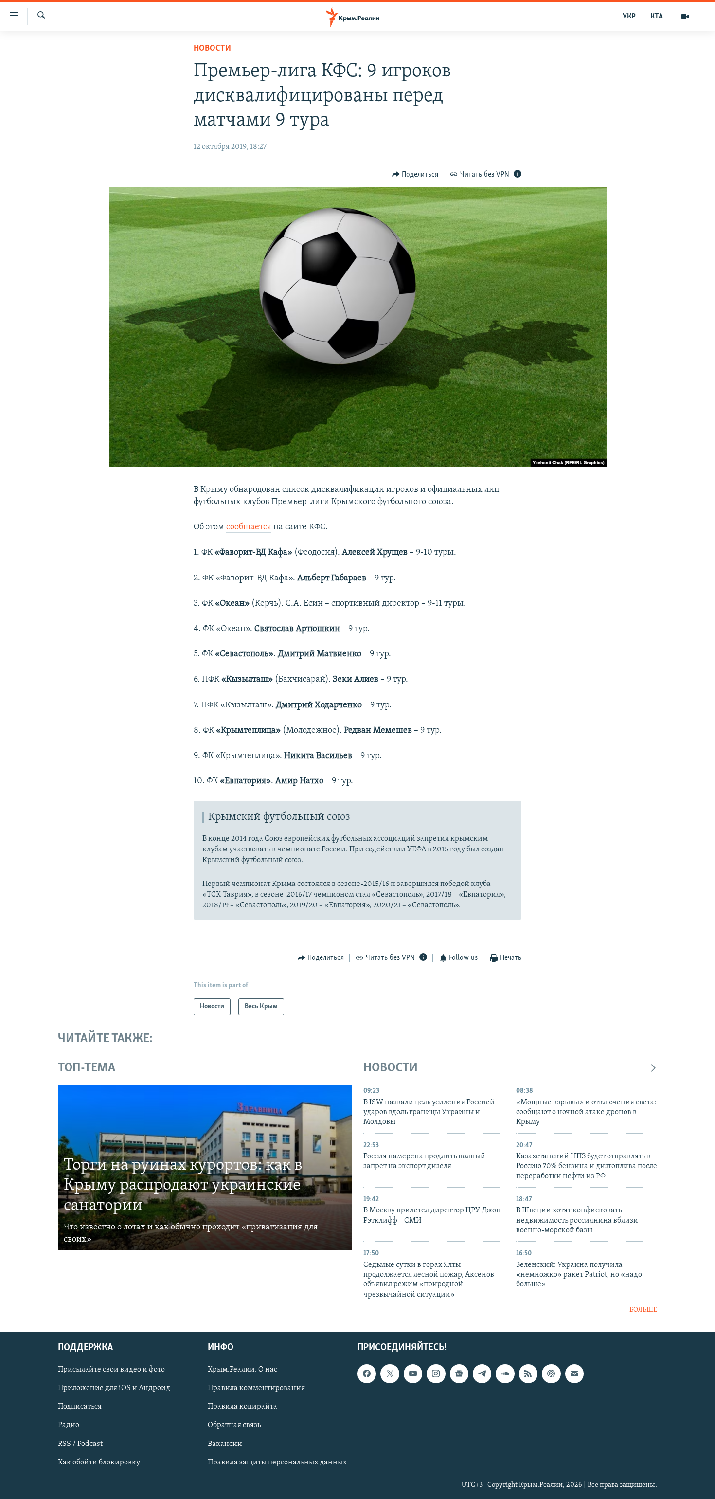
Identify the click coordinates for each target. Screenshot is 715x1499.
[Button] (415, 174)
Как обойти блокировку (99, 1462)
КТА (656, 16)
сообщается (248, 527)
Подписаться (80, 1406)
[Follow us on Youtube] (413, 1373)
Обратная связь (234, 1425)
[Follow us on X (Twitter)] (389, 1373)
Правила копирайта (242, 1406)
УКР (629, 16)
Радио (68, 1425)
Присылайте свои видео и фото (111, 1369)
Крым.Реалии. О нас (242, 1369)
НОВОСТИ (390, 1068)
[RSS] (528, 1373)
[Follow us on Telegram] (482, 1373)
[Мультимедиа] (684, 16)
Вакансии (225, 1443)
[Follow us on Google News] (459, 1373)
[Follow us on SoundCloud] (505, 1373)
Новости (212, 48)
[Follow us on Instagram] (436, 1373)
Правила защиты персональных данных (277, 1462)
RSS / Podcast (80, 1443)
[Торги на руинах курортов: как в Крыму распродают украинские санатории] (205, 1167)
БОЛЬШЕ (643, 1310)
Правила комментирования (256, 1388)
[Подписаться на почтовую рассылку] (574, 1373)
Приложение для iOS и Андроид (114, 1388)
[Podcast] (551, 1373)
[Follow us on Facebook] (367, 1373)
